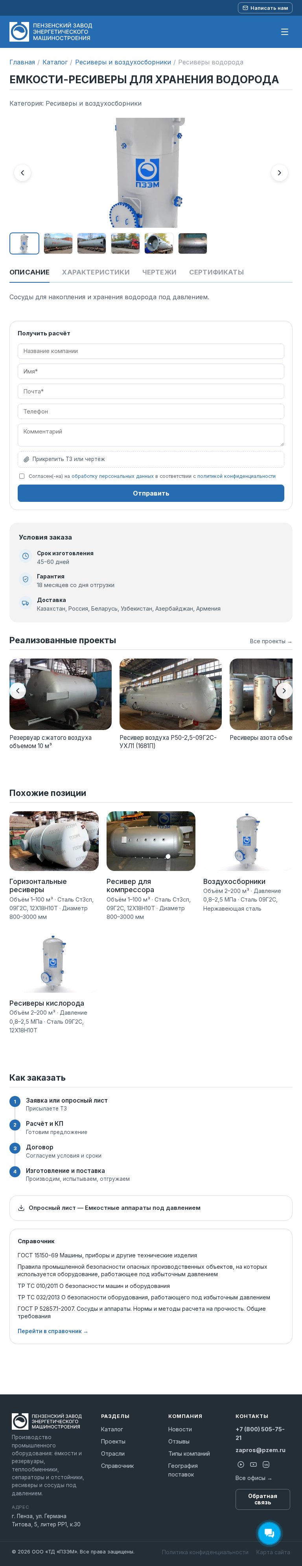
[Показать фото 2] (58, 243)
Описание (29, 272)
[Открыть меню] (285, 32)
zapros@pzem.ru (260, 1450)
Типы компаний (189, 1453)
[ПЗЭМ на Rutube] (241, 1464)
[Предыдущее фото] (22, 173)
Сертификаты (216, 272)
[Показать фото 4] (125, 243)
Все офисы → (254, 1478)
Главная (22, 62)
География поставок (183, 1470)
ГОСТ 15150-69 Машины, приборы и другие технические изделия (107, 1255)
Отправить (151, 493)
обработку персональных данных (113, 476)
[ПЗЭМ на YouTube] (253, 1464)
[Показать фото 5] (159, 243)
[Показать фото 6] (193, 243)
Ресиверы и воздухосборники (123, 62)
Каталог (55, 62)
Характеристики (95, 272)
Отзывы (179, 1441)
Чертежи (159, 272)
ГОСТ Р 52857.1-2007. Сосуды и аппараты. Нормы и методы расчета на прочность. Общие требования (142, 1312)
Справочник (117, 1465)
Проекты (113, 1441)
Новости (180, 1429)
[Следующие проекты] (284, 690)
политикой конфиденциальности (236, 476)
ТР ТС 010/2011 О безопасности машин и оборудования (94, 1285)
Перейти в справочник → (53, 1331)
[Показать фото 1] (24, 243)
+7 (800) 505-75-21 (260, 1433)
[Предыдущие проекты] (17, 690)
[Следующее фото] (279, 173)
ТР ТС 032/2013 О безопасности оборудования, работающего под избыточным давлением (144, 1297)
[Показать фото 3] (92, 243)
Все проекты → (271, 641)
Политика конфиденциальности (205, 1552)
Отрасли (113, 1453)
